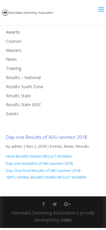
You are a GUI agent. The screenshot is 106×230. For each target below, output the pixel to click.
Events (56, 146)
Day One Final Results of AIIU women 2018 (43, 170)
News (69, 146)
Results (82, 146)
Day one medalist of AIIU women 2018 (39, 163)
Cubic (66, 220)
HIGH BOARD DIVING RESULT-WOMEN (39, 156)
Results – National (23, 77)
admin (16, 146)
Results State (18, 95)
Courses (13, 41)
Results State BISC (23, 104)
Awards (13, 32)
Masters (13, 50)
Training (13, 68)
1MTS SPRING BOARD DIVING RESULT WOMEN (46, 177)
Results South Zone (24, 86)
